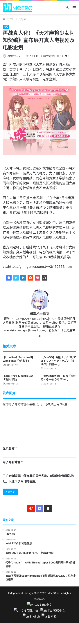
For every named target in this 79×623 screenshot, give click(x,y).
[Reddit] (30, 278)
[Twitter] (16, 278)
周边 (23, 19)
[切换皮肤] (68, 9)
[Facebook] (9, 278)
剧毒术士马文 (14, 56)
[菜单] (74, 9)
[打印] (44, 278)
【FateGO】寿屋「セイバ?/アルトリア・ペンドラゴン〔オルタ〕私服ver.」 (58, 361)
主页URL (12, 19)
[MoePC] (17, 7)
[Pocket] (37, 278)
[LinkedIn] (23, 278)
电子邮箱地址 (13, 462)
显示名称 (10, 448)
